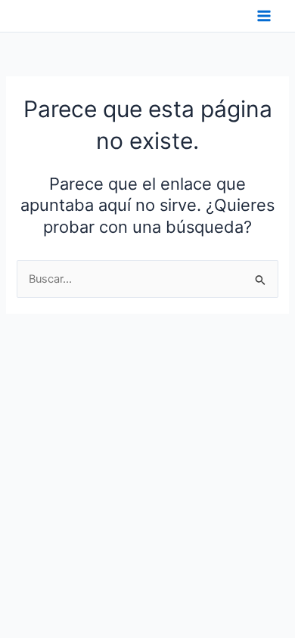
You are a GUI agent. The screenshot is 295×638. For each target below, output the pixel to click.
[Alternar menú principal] (264, 16)
